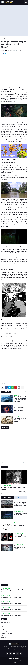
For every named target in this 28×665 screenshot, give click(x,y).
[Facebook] (3, 53)
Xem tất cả (25, 391)
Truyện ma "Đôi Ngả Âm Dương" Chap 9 (11, 615)
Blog (3, 629)
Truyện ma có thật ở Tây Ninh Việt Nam (20, 514)
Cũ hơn (24, 462)
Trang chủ (3, 38)
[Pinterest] (15, 387)
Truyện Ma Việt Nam (6, 622)
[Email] (19, 387)
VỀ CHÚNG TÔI (6, 661)
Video (3, 635)
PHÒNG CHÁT (14, 661)
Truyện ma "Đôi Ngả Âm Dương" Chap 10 (11, 609)
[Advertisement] (14, 20)
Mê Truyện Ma (16, 658)
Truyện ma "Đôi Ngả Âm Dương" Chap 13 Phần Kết (13, 590)
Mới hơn (3, 462)
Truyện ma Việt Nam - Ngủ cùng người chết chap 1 (20, 547)
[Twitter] (5, 53)
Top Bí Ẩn (4, 624)
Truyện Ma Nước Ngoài (7, 633)
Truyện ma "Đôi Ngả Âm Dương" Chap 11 (11, 603)
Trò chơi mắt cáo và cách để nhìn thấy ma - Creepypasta (20, 525)
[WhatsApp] (7, 53)
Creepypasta (5, 637)
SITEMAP (14, 662)
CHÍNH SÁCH (22, 661)
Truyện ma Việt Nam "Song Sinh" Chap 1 (13, 489)
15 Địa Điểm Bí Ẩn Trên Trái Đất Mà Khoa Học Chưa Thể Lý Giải (20, 409)
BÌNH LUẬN (20, 497)
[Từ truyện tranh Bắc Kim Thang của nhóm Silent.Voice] (14, 299)
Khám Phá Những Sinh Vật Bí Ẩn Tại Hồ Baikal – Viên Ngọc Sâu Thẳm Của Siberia (20, 399)
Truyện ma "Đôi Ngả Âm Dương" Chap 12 (11, 597)
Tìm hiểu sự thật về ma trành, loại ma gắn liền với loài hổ (20, 420)
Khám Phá (8, 38)
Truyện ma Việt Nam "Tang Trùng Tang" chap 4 (20, 536)
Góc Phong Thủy (5, 631)
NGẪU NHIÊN (7, 497)
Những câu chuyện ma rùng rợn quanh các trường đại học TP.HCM (20, 504)
